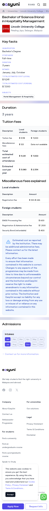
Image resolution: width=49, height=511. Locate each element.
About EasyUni (8, 408)
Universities (13, 11)
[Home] (3, 11)
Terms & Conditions (14, 488)
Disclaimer (31, 435)
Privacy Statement (20, 485)
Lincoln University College (31, 11)
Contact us (7, 414)
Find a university (9, 438)
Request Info (36, 506)
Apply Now (13, 506)
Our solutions (33, 408)
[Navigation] (44, 4)
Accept (10, 494)
